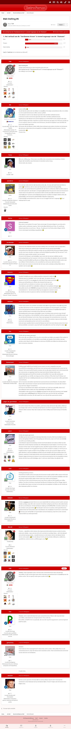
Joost (10, 431)
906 (10, 319)
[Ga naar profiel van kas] (10, 339)
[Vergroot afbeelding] (33, 71)
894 (10, 419)
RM (10, 105)
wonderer (10, 181)
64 (10, 660)
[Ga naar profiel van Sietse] (10, 226)
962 (10, 260)
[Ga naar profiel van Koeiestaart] (10, 370)
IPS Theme (25, 718)
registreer (10, 52)
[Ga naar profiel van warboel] (10, 309)
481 (10, 380)
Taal (36, 718)
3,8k (10, 172)
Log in (4, 52)
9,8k (10, 198)
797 (10, 693)
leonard (10, 675)
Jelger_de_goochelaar (10, 401)
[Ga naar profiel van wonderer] (10, 189)
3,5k (10, 448)
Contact (41, 718)
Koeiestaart (10, 362)
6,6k (10, 81)
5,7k (10, 124)
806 (10, 629)
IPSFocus (32, 718)
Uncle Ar (10, 272)
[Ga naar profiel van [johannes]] (10, 650)
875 (10, 236)
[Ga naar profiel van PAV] (10, 620)
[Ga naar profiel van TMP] (5, 25)
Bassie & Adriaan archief (23, 25)
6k (10, 545)
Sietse (10, 218)
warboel (10, 301)
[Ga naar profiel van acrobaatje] (10, 250)
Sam (10, 468)
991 (10, 349)
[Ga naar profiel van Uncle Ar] (10, 280)
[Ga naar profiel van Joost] (10, 439)
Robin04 (10, 498)
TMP (12, 23)
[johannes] (10, 642)
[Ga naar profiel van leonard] (10, 683)
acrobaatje (10, 242)
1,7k (10, 515)
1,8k (10, 486)
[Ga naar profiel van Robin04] (10, 506)
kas (10, 331)
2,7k (10, 290)
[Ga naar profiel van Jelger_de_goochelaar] (10, 409)
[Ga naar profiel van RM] (10, 113)
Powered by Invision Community (35, 721)
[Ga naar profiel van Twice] (10, 163)
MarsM (10, 527)
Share (53, 24)
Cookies (46, 718)
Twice (10, 155)
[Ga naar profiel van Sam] (10, 476)
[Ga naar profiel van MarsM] (10, 535)
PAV (10, 612)
